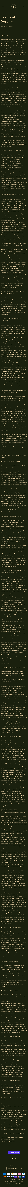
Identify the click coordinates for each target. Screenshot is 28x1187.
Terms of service (9, 1183)
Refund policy (12, 1181)
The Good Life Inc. (13, 1179)
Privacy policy (20, 1181)
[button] (3, 6)
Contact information (19, 1183)
